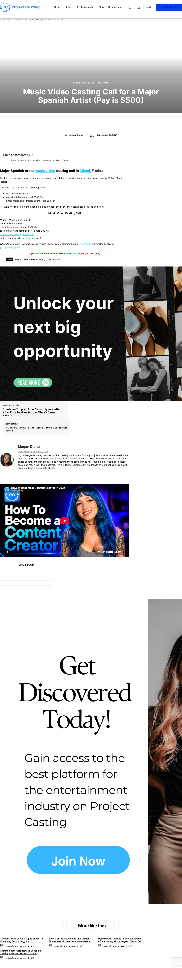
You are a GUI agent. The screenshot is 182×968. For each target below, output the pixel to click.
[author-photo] (2, 946)
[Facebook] (4, 572)
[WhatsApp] (35, 572)
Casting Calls (5, 20)
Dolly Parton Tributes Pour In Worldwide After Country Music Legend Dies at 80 (119, 940)
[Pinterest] (25, 572)
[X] (15, 572)
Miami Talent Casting (34, 259)
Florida (103, 82)
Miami (85, 171)
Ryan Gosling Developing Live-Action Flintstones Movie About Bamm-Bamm (70, 940)
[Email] (45, 572)
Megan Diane (76, 135)
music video (45, 171)
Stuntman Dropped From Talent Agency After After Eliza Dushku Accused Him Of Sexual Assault (32, 412)
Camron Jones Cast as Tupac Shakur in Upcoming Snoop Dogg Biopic (21, 940)
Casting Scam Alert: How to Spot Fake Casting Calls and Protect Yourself (20, 952)
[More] (56, 572)
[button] (130, 7)
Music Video (54, 259)
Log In (149, 7)
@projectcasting (11, 247)
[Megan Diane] (7, 460)
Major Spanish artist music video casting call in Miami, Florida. (39, 160)
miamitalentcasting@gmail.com (17, 234)
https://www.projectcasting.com (33, 451)
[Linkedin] (19, 473)
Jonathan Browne (11, 946)
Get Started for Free (169, 7)
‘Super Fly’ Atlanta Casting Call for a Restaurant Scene (36, 429)
